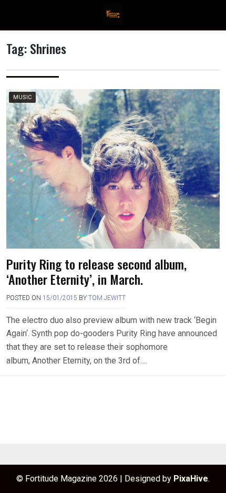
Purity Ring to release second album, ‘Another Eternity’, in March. (96, 271)
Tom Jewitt (107, 298)
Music (22, 97)
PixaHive (190, 479)
